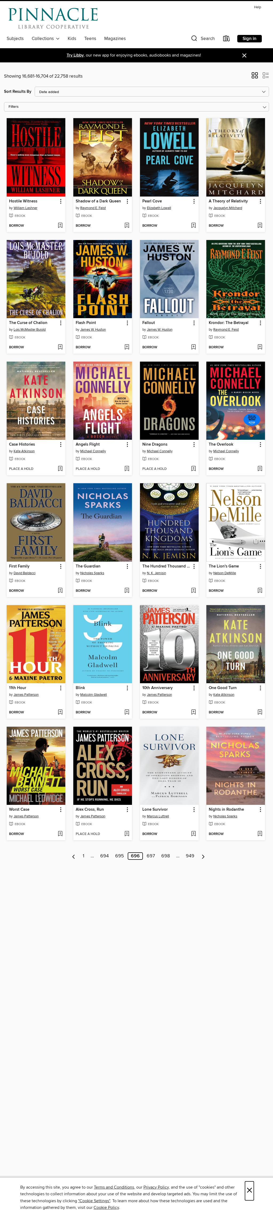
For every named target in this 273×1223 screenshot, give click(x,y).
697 (151, 856)
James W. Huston (93, 329)
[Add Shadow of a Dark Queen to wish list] (126, 225)
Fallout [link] (148, 323)
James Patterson (26, 695)
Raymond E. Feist (93, 208)
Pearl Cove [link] (152, 201)
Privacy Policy (156, 1187)
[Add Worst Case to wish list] (60, 834)
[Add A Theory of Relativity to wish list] (259, 225)
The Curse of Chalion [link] (28, 323)
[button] (202, 39)
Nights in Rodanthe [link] (226, 809)
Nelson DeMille (224, 573)
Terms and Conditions (114, 1187)
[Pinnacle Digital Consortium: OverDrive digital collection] (53, 18)
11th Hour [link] (17, 688)
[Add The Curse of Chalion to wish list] (60, 347)
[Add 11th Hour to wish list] (60, 712)
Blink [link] (80, 688)
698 (165, 856)
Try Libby (75, 55)
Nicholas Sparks (92, 573)
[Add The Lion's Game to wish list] (259, 590)
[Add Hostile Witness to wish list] (60, 225)
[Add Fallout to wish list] (193, 347)
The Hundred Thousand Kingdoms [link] (166, 566)
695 (119, 856)
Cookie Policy (106, 1207)
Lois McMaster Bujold (30, 329)
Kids (72, 39)
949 (190, 856)
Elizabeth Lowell (159, 208)
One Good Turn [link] (223, 688)
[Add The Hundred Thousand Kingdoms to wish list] (193, 590)
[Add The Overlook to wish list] (259, 469)
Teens (90, 39)
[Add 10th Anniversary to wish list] (193, 712)
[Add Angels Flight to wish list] (126, 469)
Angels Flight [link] (88, 444)
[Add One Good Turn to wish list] (259, 712)
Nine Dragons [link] (154, 444)
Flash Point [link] (86, 323)
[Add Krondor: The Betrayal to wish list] (259, 347)
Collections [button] (44, 39)
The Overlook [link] (221, 444)
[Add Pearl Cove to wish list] (193, 225)
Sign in (249, 39)
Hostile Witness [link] (23, 201)
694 (104, 856)
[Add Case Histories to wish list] (60, 469)
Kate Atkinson (24, 451)
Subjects (15, 39)
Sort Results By (17, 91)
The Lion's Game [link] (224, 566)
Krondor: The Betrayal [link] (228, 323)
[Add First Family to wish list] (60, 590)
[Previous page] (74, 856)
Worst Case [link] (19, 809)
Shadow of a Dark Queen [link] (98, 201)
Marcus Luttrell (158, 816)
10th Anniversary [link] (157, 688)
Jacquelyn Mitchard (227, 208)
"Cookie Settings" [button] (94, 1201)
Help (257, 7)
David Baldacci (24, 573)
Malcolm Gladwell (93, 695)
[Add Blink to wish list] (126, 712)
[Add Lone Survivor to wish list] (193, 834)
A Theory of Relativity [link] (228, 201)
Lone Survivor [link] (155, 809)
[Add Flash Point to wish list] (126, 347)
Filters (14, 107)
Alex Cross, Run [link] (90, 809)
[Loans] (227, 39)
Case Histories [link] (22, 444)
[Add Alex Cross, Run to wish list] (126, 834)
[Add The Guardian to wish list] (126, 590)
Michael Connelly (93, 451)
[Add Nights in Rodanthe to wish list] (259, 834)
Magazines (115, 39)
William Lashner (25, 208)
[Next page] (203, 856)
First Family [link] (19, 566)
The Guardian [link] (88, 566)
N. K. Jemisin (156, 573)
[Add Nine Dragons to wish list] (193, 469)
